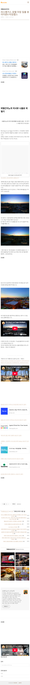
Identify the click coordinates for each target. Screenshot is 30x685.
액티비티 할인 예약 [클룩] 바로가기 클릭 (11, 435)
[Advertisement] (15, 39)
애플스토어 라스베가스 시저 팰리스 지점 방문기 (13, 521)
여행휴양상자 (5, 511)
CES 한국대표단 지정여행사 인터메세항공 (9, 73)
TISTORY (15, 682)
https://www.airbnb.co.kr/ (9, 60)
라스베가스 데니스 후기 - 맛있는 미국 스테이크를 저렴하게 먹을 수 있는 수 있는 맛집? (13, 518)
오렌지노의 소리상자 (8, 591)
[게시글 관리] (8, 504)
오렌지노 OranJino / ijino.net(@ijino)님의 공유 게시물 (14, 173)
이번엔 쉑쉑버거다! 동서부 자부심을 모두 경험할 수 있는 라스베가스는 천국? (14, 529)
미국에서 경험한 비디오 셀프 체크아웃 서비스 (13, 524)
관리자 (20, 682)
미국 (12, 511)
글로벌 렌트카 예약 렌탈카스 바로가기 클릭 (12, 474)
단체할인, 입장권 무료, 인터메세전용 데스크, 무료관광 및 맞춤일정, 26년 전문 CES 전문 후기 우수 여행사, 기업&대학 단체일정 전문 (10, 76)
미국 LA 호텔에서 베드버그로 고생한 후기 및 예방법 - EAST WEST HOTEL (14, 515)
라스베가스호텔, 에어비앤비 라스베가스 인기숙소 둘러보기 (10, 62)
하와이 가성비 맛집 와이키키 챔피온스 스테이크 (13, 535)
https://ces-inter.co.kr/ (8, 71)
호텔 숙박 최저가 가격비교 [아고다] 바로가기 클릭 (13, 420)
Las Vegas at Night (12, 527)
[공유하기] (7, 504)
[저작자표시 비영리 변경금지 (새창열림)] (19, 504)
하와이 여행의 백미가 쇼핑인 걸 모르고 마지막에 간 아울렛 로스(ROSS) (14, 538)
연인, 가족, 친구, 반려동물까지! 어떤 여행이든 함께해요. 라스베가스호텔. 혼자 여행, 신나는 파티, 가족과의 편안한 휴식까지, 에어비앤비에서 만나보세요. (10, 65)
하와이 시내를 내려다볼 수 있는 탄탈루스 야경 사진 (13, 541)
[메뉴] (28, 2)
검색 (27, 665)
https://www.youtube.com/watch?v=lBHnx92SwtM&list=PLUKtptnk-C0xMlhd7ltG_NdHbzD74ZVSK (15, 362)
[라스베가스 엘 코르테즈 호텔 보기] (10, 178)
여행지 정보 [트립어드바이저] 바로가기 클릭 (12, 459)
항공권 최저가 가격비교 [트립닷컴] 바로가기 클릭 (13, 404)
